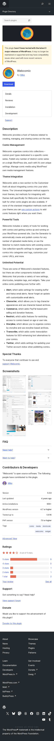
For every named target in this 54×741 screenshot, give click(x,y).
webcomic (39, 531)
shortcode (46, 526)
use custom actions (31, 209)
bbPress (8, 691)
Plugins (31, 648)
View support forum (12, 600)
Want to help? (9, 458)
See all (48, 581)
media (38, 526)
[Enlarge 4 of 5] (48, 395)
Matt (6, 687)
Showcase (33, 639)
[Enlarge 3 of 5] (48, 378)
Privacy (6, 652)
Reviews (9, 100)
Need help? (8, 450)
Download (8, 84)
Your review (8, 581)
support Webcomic (11, 364)
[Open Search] (42, 4)
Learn (5, 661)
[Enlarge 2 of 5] (22, 398)
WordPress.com (11, 682)
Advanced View (10, 538)
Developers (8, 670)
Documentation (10, 665)
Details (8, 94)
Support (8, 120)
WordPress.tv (10, 674)
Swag (32, 674)
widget (47, 531)
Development (11, 113)
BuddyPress (9, 696)
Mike (22, 75)
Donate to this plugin (12, 623)
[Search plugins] (29, 20)
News (5, 643)
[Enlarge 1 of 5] (22, 378)
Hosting (6, 648)
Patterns (32, 652)
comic (32, 526)
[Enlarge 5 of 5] (48, 413)
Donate (33, 670)
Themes (32, 643)
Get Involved (34, 661)
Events (31, 665)
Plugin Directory (9, 11)
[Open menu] (50, 4)
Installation (10, 107)
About (5, 639)
